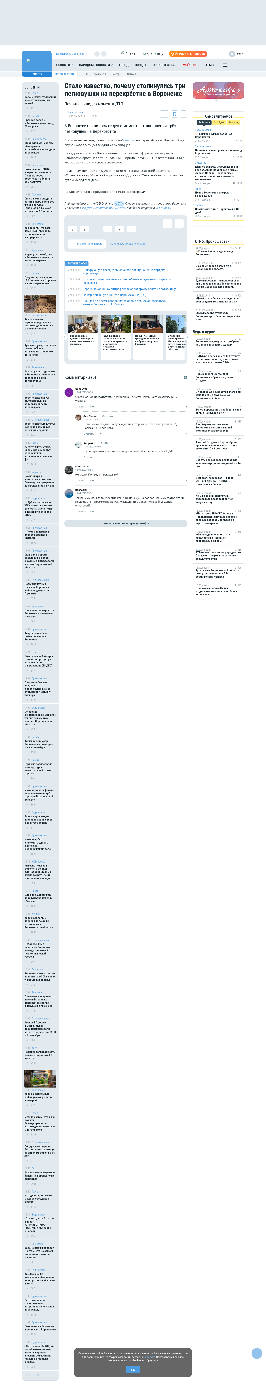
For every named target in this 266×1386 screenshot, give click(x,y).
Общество (37, 165)
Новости (63, 65)
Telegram (87, 208)
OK (133, 1370)
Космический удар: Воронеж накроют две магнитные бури (38, 744)
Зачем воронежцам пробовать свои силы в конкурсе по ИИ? (38, 819)
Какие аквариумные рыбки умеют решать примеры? (38, 1097)
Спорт (35, 890)
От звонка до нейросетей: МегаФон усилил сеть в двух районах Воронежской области (40, 718)
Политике (149, 1357)
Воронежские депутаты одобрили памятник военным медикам (39, 427)
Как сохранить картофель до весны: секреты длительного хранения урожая (38, 324)
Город (124, 65)
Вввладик (81, 489)
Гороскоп (37, 194)
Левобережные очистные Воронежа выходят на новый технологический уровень (37, 950)
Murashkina (82, 466)
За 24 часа (204, 122)
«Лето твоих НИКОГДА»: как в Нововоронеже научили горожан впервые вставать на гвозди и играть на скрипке (39, 1354)
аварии (129, 140)
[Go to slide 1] (217, 100)
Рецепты (36, 472)
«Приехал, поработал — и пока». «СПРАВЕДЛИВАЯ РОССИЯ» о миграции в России (39, 1225)
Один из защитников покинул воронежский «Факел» (38, 898)
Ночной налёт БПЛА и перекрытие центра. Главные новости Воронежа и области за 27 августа (38, 175)
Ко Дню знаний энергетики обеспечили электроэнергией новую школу (39, 1279)
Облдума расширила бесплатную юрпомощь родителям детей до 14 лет (39, 1151)
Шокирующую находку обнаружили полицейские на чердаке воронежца (39, 148)
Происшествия (164, 65)
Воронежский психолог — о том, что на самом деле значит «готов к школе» (39, 1252)
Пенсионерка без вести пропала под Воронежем (40, 1328)
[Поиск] (238, 65)
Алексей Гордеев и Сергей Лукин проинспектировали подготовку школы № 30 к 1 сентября (40, 1029)
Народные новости (95, 65)
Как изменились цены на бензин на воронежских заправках (39, 1175)
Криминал (100, 74)
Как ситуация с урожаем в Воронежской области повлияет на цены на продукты (39, 376)
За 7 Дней (219, 122)
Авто (34, 1048)
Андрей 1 (89, 443)
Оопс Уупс (81, 388)
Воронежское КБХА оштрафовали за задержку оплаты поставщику (36, 402)
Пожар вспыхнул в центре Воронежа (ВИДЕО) (37, 534)
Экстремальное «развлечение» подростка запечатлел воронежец (39, 1305)
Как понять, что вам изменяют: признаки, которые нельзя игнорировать (37, 232)
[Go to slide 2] (219, 100)
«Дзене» (120, 208)
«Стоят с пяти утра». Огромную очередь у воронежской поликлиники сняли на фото (38, 453)
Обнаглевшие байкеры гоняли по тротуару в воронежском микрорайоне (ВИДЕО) (38, 661)
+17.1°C (133, 54)
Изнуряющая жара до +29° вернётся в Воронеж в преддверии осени (40, 280)
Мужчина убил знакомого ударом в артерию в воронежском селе (37, 844)
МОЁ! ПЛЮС (191, 65)
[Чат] (257, 1353)
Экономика (38, 367)
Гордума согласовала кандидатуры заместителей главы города (38, 769)
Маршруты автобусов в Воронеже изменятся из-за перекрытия (39, 257)
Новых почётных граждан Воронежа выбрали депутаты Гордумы (36, 588)
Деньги (36, 913)
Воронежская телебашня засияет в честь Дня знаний (40, 100)
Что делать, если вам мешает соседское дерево (38, 1198)
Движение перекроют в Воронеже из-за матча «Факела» (39, 613)
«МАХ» (119, 203)
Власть (35, 760)
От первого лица (40, 419)
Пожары (116, 74)
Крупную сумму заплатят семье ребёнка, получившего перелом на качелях (40, 350)
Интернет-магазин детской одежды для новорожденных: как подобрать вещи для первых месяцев (38, 872)
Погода (141, 65)
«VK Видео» (163, 208)
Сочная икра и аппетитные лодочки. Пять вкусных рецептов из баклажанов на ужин (39, 481)
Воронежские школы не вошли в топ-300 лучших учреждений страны (39, 976)
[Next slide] (187, 337)
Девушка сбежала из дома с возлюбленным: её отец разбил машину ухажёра (37, 689)
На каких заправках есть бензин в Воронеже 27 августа (39, 1055)
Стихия (131, 74)
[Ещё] (225, 65)
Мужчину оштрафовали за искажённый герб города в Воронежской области (39, 795)
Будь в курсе (39, 498)
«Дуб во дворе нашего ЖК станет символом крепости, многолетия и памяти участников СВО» (39, 508)
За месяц (234, 122)
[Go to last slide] (64, 337)
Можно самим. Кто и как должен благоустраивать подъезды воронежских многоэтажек (39, 1123)
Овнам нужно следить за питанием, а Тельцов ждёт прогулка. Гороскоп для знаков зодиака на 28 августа (39, 205)
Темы (210, 65)
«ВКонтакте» (104, 208)
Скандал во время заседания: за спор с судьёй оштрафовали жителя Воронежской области (39, 561)
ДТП (85, 74)
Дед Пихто (89, 416)
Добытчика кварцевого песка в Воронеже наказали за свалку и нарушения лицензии (39, 1001)
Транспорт (37, 250)
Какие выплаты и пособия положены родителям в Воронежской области (38, 922)
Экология (37, 992)
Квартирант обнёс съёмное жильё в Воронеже (35, 636)
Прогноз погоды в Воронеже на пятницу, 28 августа (39, 123)
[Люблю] (96, 225)
